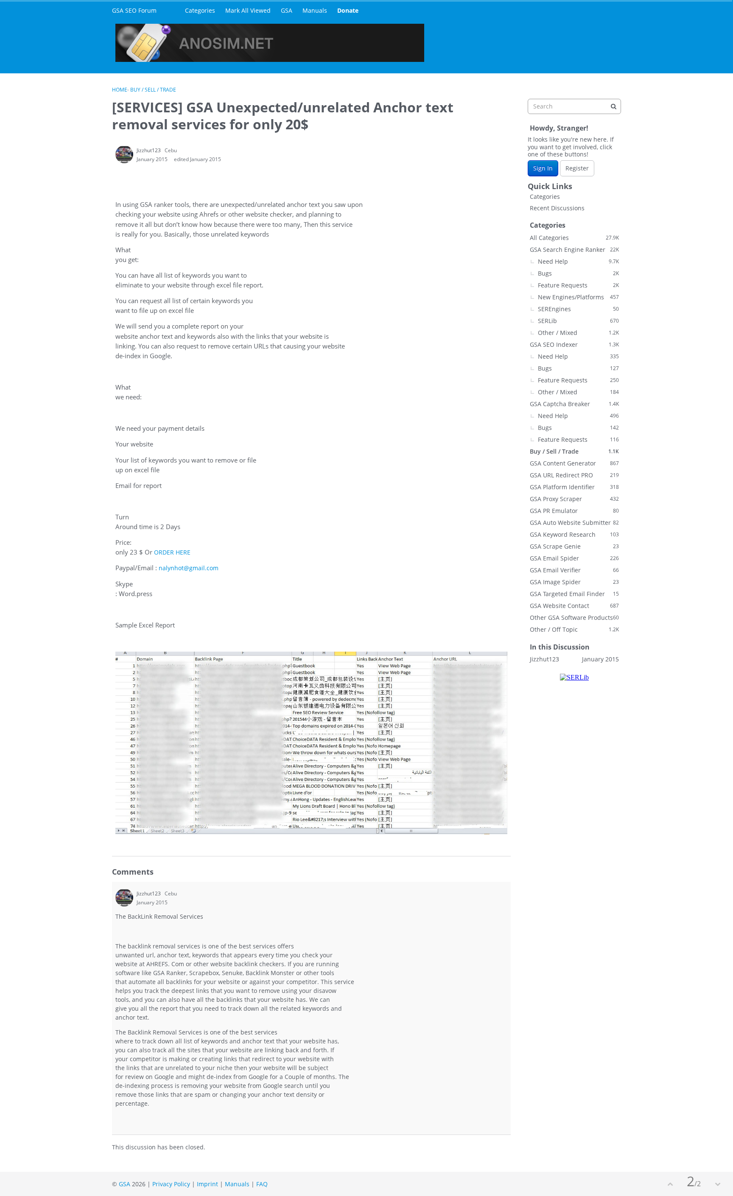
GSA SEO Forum (134, 10)
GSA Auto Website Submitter (574, 523)
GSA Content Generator (574, 463)
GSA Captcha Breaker (574, 404)
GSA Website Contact (574, 606)
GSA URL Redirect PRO (574, 475)
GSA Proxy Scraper (574, 499)
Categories (200, 10)
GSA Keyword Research (574, 534)
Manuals (314, 10)
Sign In (543, 168)
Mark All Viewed (248, 10)
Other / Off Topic (574, 629)
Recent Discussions (557, 208)
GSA (286, 10)
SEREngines (578, 309)
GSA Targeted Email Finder (574, 594)
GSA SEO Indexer (574, 344)
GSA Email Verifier (574, 570)
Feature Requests (578, 285)
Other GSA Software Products (574, 617)
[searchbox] (574, 106)
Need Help (578, 261)
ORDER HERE (172, 552)
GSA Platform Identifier (574, 487)
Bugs (578, 273)
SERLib (578, 321)
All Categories (574, 238)
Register (577, 168)
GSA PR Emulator (574, 511)
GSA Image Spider (574, 582)
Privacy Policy (171, 1184)
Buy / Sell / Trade (574, 451)
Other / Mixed (578, 333)
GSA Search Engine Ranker (574, 249)
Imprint (207, 1184)
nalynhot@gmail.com (188, 568)
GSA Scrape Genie (574, 546)
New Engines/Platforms (578, 297)
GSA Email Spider (574, 558)
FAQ (262, 1184)
